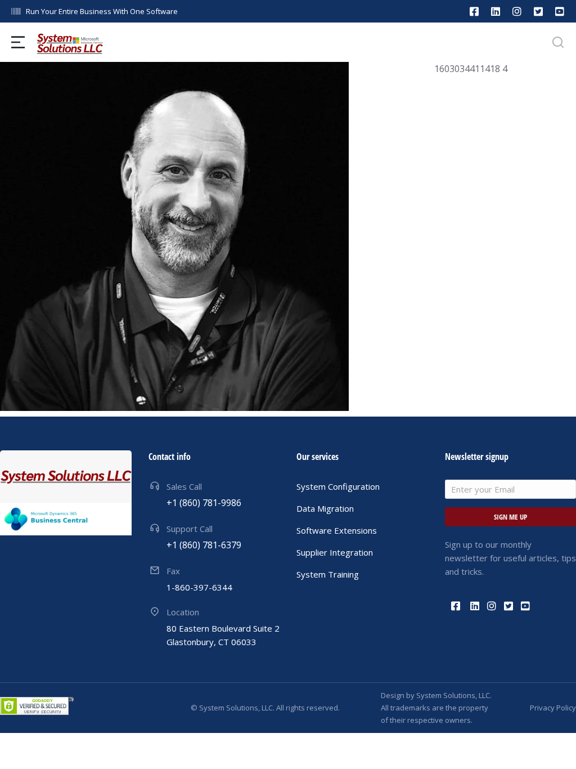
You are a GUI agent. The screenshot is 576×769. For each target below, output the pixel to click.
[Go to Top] (553, 746)
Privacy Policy (553, 708)
